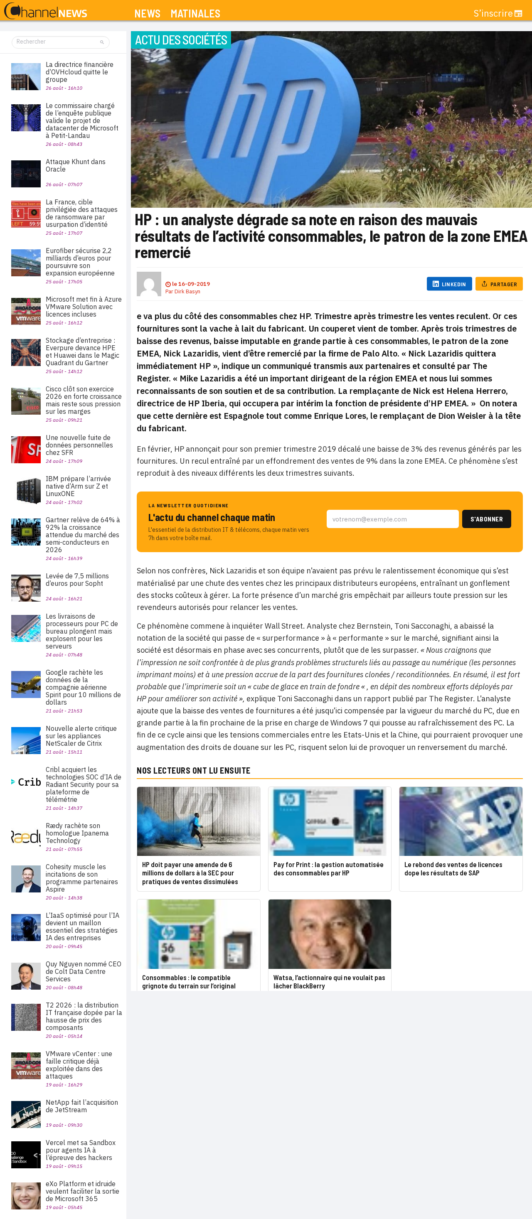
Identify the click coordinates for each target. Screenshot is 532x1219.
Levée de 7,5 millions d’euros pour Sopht (77, 579)
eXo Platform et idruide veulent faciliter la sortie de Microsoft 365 (82, 1191)
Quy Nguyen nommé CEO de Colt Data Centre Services (83, 971)
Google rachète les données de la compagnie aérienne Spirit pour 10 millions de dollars (83, 687)
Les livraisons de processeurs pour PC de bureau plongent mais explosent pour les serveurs (82, 631)
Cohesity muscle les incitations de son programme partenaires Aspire (82, 878)
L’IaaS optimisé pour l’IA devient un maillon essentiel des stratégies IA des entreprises (82, 926)
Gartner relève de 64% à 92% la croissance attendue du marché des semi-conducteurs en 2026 (83, 535)
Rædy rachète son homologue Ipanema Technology (77, 833)
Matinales (195, 13)
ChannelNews (45, 11)
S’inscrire (493, 13)
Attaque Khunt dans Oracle (76, 165)
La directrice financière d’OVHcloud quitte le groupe (79, 72)
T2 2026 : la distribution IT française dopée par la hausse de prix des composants (84, 1016)
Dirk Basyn (187, 291)
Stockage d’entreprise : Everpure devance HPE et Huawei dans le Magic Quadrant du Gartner (82, 351)
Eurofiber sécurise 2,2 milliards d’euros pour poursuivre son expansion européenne (80, 261)
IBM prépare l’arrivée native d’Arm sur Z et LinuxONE (78, 486)
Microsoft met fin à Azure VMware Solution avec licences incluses (84, 306)
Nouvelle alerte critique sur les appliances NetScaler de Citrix (81, 735)
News (147, 13)
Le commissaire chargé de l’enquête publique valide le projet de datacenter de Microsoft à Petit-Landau (82, 120)
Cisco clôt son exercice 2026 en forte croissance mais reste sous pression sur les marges (84, 400)
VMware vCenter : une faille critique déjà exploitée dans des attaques (79, 1064)
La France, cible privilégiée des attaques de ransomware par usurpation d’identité (82, 213)
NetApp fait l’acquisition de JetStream (82, 1106)
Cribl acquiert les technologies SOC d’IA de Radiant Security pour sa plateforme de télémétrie (83, 784)
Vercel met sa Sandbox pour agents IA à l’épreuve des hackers (81, 1150)
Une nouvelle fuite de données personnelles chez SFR (79, 445)
